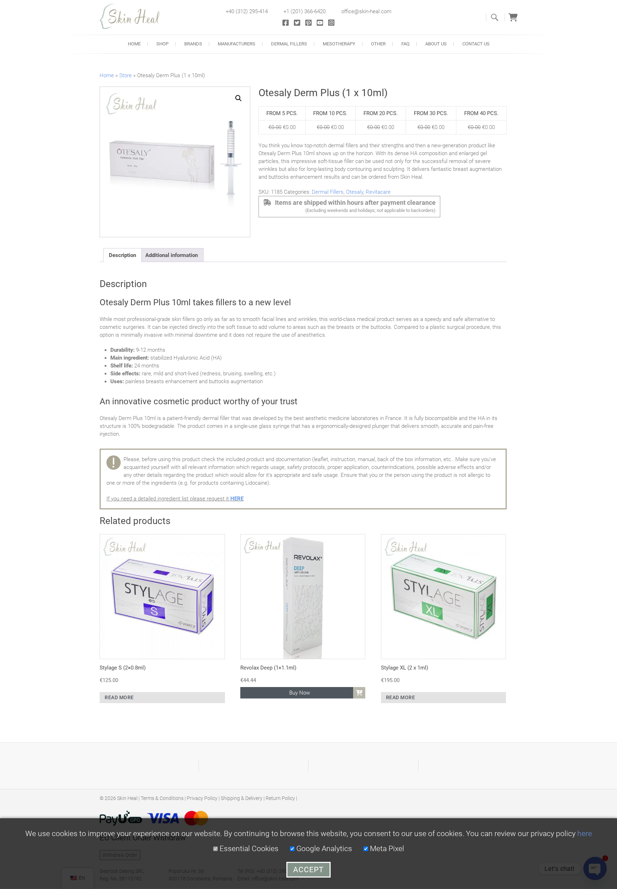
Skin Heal (127, 798)
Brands (193, 43)
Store (125, 75)
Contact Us (476, 43)
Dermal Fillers (289, 43)
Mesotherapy (339, 43)
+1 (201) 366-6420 (305, 11)
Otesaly (354, 192)
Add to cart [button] (359, 692)
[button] (238, 98)
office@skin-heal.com (366, 11)
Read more (119, 697)
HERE (237, 498)
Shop (162, 43)
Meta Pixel (386, 848)
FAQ (405, 43)
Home (134, 43)
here (584, 833)
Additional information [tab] (171, 255)
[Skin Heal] (133, 16)
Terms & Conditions (162, 798)
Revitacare (378, 192)
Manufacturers (236, 43)
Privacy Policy (202, 798)
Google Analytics (323, 848)
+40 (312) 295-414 (247, 11)
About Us (436, 43)
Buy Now (299, 693)
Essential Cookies (248, 848)
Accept (308, 869)
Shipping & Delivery (241, 798)
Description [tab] (122, 255)
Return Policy (280, 798)
